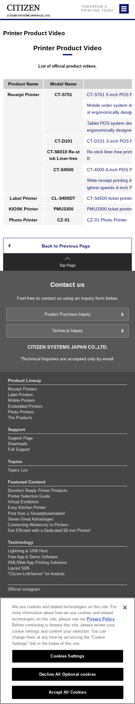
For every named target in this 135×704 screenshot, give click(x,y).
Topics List (18, 470)
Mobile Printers (21, 400)
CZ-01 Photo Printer (107, 219)
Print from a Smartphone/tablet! (36, 513)
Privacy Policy (101, 619)
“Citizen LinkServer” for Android (36, 573)
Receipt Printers (22, 389)
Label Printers (20, 394)
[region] (67, 651)
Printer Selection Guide (29, 496)
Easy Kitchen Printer (27, 507)
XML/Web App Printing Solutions (37, 562)
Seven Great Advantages (30, 519)
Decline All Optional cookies (67, 674)
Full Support (19, 449)
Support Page (20, 438)
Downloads (18, 443)
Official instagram (24, 589)
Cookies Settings (67, 656)
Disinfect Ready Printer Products (38, 490)
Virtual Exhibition (23, 501)
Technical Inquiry (67, 330)
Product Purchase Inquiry (68, 314)
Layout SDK (19, 568)
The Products (20, 417)
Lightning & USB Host (28, 550)
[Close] (125, 607)
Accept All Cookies (67, 692)
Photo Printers (21, 412)
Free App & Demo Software (32, 556)
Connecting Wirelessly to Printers (38, 524)
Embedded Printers (25, 406)
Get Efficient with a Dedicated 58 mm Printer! (49, 530)
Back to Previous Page (66, 245)
